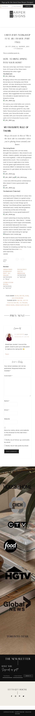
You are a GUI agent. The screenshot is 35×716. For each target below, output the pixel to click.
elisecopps (19, 334)
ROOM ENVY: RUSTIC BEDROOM (22, 271)
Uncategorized (17, 298)
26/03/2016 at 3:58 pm (22, 336)
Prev (13, 315)
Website (7, 419)
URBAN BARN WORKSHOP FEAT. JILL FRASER (7, 272)
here (20, 249)
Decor (19, 300)
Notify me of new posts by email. (17, 446)
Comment (8, 376)
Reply (7, 354)
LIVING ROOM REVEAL (8, 283)
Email (6, 410)
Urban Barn (10, 305)
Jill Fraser (23, 303)
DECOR (22, 296)
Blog (17, 296)
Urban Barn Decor (22, 305)
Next (21, 315)
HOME (27, 296)
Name (6, 401)
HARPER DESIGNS (17, 14)
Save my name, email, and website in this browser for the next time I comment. (16, 432)
